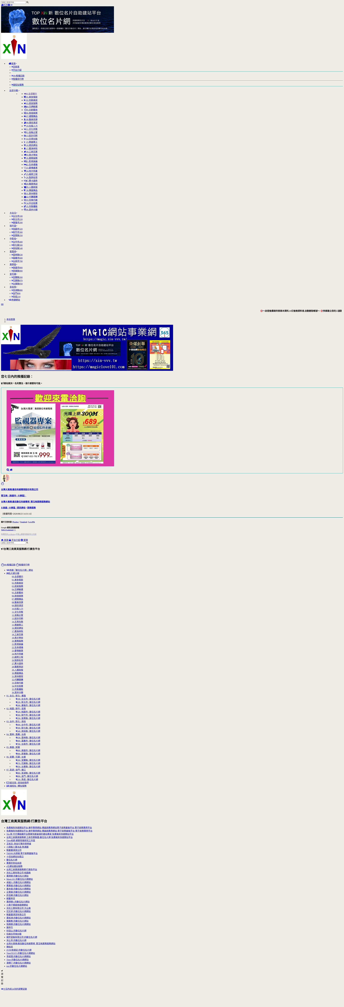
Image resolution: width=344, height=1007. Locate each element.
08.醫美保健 (31, 119)
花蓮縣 (18, 280)
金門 (16, 293)
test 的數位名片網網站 (16, 966)
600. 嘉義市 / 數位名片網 (28, 741)
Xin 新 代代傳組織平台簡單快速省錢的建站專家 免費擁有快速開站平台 (40, 834)
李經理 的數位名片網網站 (18, 956)
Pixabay (15, 522)
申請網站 (15, 300)
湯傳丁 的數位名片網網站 (18, 963)
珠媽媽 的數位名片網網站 (18, 924)
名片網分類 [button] (13, 573)
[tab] (174, 633)
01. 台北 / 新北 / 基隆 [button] (16, 696)
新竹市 (18, 232)
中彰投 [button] (13, 239)
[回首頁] (2, 5)
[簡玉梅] (8, 470)
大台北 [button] (13, 213)
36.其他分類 (31, 210)
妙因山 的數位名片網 (16, 931)
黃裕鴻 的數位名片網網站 (18, 918)
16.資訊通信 (31, 145)
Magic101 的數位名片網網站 (19, 879)
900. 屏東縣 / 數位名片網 (28, 754)
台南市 (18, 261)
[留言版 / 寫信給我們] (6, 5)
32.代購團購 (31, 197)
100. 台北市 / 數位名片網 (28, 699)
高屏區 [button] (13, 264)
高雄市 (18, 268)
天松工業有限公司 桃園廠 (18, 873)
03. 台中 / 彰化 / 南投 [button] (16, 721)
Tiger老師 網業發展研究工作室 (20, 840)
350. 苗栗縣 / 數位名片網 (28, 718)
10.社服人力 (31, 126)
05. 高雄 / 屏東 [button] (13, 747)
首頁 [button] (13, 63)
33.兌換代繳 (31, 200)
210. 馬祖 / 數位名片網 (27, 779)
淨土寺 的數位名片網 (16, 940)
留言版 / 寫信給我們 (19, 783)
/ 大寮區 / (12, 508)
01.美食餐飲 (31, 97)
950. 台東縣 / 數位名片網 (28, 766)
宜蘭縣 (18, 277)
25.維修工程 (31, 174)
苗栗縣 (18, 235)
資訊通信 (21, 508)
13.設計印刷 (31, 135)
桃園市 (18, 229)
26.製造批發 (31, 177)
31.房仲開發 (31, 193)
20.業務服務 (31, 158)
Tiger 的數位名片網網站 (17, 960)
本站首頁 (10, 319)
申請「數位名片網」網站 (21, 570)
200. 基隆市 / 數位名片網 (28, 705)
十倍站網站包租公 (15, 856)
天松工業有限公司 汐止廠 (18, 908)
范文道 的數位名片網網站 (18, 911)
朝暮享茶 (10, 898)
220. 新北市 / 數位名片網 (28, 702)
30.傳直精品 (31, 190)
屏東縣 (18, 271)
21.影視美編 (31, 161)
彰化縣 (18, 245)
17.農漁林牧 (31, 148)
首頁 (5, 540)
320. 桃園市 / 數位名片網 (28, 712)
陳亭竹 (9, 927)
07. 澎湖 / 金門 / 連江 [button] (16, 770)
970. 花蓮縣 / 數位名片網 (28, 763)
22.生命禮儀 (31, 164)
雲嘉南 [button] (13, 251)
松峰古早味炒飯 (14, 934)
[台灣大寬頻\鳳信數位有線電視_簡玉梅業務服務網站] (11, 470)
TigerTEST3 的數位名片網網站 (20, 953)
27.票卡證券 (31, 181)
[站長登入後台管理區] (9, 5)
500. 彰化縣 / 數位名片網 (28, 728)
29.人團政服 (31, 187)
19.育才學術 (31, 155)
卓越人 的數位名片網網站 (18, 882)
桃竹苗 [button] (13, 226)
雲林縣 (18, 255)
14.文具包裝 (31, 139)
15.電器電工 (31, 142)
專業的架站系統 (14, 863)
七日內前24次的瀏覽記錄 (15, 989)
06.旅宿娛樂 (31, 113)
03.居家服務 (31, 103)
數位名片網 (11, 860)
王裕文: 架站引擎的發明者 (18, 844)
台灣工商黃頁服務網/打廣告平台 (21, 869)
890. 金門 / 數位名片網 (27, 776)
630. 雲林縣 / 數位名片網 (28, 737)
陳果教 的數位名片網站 (17, 921)
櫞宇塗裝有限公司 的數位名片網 (21, 937)
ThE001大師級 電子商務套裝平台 (22, 853)
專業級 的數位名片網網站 (18, 885)
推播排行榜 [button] (24, 565)
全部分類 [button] (13, 90)
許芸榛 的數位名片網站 (17, 895)
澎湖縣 (18, 290)
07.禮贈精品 (31, 116)
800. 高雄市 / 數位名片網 (28, 750)
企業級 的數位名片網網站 (18, 892)
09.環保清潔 (31, 123)
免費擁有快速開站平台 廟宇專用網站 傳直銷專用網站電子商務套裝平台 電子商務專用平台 (49, 828)
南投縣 (18, 248)
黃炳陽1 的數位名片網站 (18, 902)
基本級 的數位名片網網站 (18, 889)
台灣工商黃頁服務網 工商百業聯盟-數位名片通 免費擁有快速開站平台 (39, 837)
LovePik (31, 522)
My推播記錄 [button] (9, 565)
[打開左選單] (11, 5)
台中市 (18, 242)
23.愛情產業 (31, 168)
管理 (25, 540)
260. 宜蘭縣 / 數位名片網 (28, 760)
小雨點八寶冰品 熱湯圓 (17, 847)
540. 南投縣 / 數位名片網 (28, 731)
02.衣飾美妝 (31, 100)
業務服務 (31, 508)
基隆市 (18, 222)
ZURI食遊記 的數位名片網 (18, 950)
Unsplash (23, 522)
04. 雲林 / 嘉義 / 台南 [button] (16, 734)
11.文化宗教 (31, 129)
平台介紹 (15, 540)
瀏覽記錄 (2, 979)
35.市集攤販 (31, 206)
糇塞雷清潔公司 (14, 850)
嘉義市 (18, 258)
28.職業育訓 (31, 184)
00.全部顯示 (31, 94)
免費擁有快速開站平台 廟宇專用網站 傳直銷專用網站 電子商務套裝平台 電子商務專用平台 (49, 831)
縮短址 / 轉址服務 (17, 786)
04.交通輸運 (31, 106)
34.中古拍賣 (31, 203)
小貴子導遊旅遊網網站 (17, 905)
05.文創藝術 (31, 110)
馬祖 (16, 296)
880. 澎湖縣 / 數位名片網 (28, 773)
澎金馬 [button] (13, 287)
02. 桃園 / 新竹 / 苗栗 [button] (16, 708)
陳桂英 (9, 947)
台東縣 (18, 284)
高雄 (5, 508)
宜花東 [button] (13, 274)
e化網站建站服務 (14, 866)
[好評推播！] (2, 483)
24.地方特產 (31, 171)
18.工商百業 (31, 152)
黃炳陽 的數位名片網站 (17, 876)
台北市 (18, 216)
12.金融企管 (31, 132)
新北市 (18, 219)
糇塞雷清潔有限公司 (16, 914)
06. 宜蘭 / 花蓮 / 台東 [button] (16, 757)
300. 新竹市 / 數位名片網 (28, 715)
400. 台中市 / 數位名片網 (28, 725)
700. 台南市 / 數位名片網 (28, 744)
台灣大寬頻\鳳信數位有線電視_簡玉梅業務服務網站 (30, 943)
